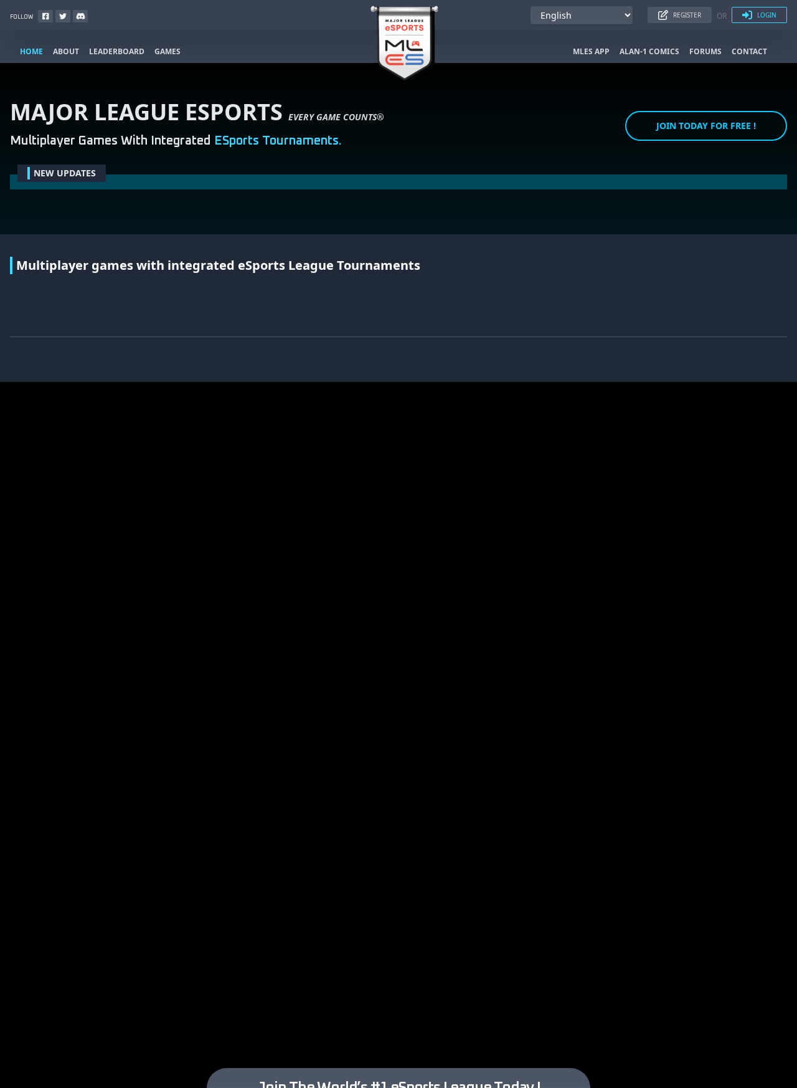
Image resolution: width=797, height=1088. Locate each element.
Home (31, 52)
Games (167, 52)
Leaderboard (116, 52)
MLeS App (591, 52)
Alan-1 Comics (649, 52)
